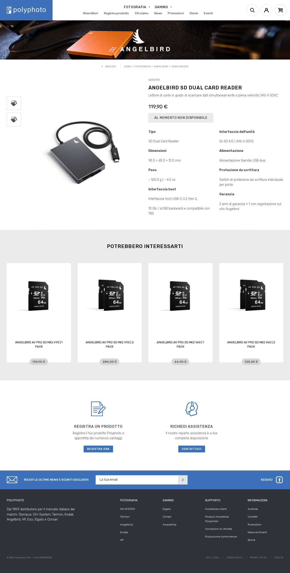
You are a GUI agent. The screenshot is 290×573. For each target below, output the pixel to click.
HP (121, 540)
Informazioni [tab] (257, 500)
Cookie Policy (235, 557)
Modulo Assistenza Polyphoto (217, 519)
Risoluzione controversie (221, 536)
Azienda (253, 509)
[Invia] (182, 480)
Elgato (167, 509)
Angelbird (126, 524)
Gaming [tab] (168, 500)
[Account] (266, 10)
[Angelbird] (145, 40)
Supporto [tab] (212, 500)
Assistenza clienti (216, 509)
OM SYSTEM (127, 509)
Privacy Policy (258, 557)
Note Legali (213, 557)
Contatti (253, 516)
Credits (278, 557)
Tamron (125, 516)
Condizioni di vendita (218, 528)
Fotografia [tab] (129, 500)
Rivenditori (254, 524)
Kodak (124, 532)
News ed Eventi (257, 532)
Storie (251, 540)
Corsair (167, 516)
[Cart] (281, 10)
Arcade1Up (169, 524)
